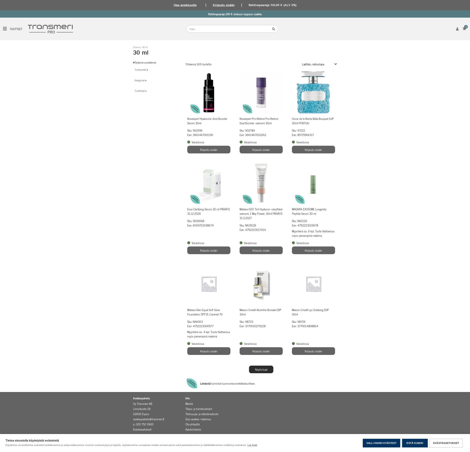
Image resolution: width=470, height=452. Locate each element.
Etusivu (136, 47)
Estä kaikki (414, 443)
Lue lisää (252, 445)
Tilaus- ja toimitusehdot (198, 408)
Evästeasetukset (446, 443)
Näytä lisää (261, 369)
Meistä (189, 403)
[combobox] (229, 28)
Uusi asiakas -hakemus (198, 419)
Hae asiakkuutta (185, 5)
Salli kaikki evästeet (381, 443)
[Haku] (274, 28)
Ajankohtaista (193, 429)
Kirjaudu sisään (224, 5)
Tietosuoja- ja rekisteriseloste (201, 413)
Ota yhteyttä (192, 424)
